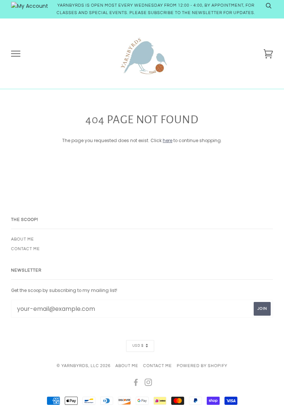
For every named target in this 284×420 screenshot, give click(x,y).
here (167, 141)
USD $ (138, 345)
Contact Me (25, 249)
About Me (22, 239)
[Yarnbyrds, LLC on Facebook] (136, 384)
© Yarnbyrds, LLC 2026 (84, 366)
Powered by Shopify (202, 366)
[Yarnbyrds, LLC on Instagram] (148, 384)
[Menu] (15, 53)
